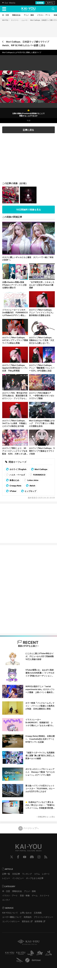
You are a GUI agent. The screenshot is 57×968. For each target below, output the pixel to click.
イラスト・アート (10, 895)
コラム (37, 874)
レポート (46, 874)
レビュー (6, 878)
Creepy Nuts (15, 485)
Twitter (11, 857)
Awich (32, 485)
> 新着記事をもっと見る (46, 817)
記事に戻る (28, 129)
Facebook (18, 857)
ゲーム (35, 895)
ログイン (50, 3)
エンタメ (6, 899)
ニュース (24, 20)
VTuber (12, 491)
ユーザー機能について (12, 917)
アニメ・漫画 (30, 891)
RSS (45, 857)
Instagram (38, 857)
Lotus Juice (32, 480)
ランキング (27, 874)
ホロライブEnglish (17, 469)
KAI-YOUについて (10, 912)
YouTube (24, 857)
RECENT (30, 642)
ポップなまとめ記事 (34, 878)
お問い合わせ (26, 912)
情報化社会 (17, 891)
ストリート (15, 20)
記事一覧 (6, 874)
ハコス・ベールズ (17, 475)
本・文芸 (6, 891)
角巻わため (14, 480)
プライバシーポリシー (43, 917)
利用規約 (28, 917)
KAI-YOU (5, 20)
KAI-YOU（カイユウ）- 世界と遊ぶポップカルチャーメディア (28, 9)
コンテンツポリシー (11, 921)
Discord (32, 857)
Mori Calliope (40, 469)
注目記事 (16, 874)
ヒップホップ (30, 491)
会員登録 (40, 3)
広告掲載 (38, 912)
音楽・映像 (25, 895)
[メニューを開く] (4, 9)
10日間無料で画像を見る (28, 209)
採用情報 (38, 921)
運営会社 (26, 921)
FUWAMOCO (39, 475)
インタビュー (18, 878)
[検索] (53, 8)
